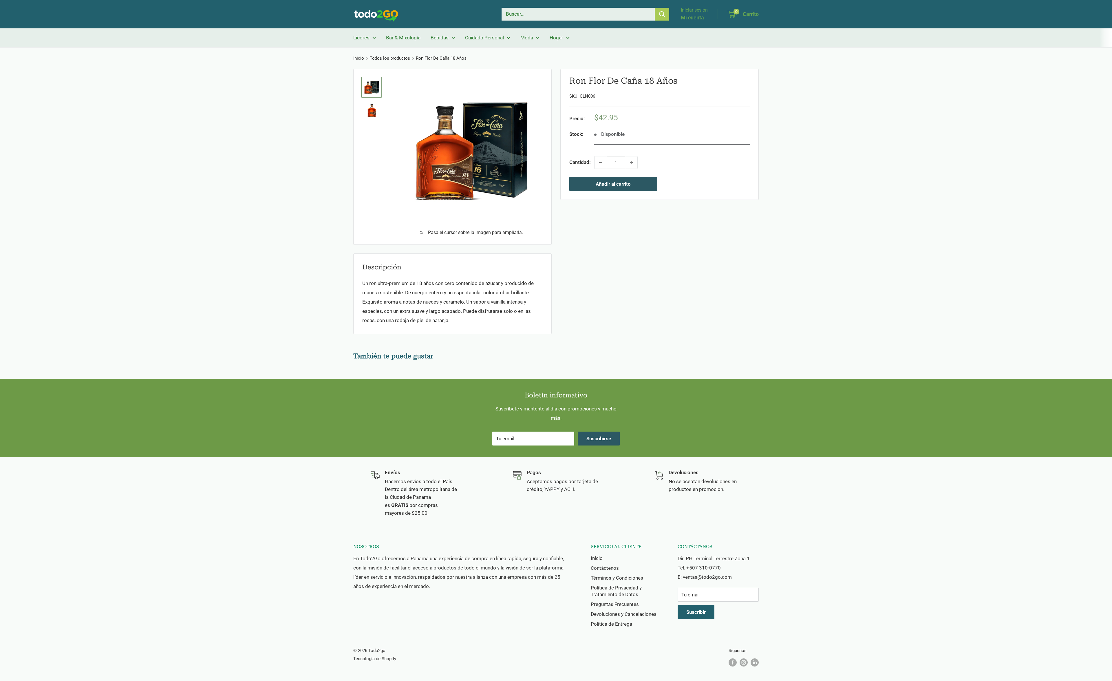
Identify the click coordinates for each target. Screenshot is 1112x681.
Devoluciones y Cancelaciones (623, 614)
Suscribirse (598, 438)
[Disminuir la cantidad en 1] (601, 162)
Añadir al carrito (613, 184)
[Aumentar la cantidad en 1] (631, 162)
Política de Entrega (611, 624)
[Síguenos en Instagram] (744, 662)
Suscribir (696, 612)
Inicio (358, 58)
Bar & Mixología (403, 38)
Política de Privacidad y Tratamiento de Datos (616, 591)
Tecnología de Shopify (374, 658)
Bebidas (440, 38)
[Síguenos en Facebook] (733, 662)
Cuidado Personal (484, 38)
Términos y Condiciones (617, 578)
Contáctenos (605, 568)
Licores (361, 38)
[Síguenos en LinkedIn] (755, 662)
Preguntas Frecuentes (615, 604)
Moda (526, 38)
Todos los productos (390, 58)
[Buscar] (662, 14)
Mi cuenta (692, 17)
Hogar (556, 38)
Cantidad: (580, 162)
